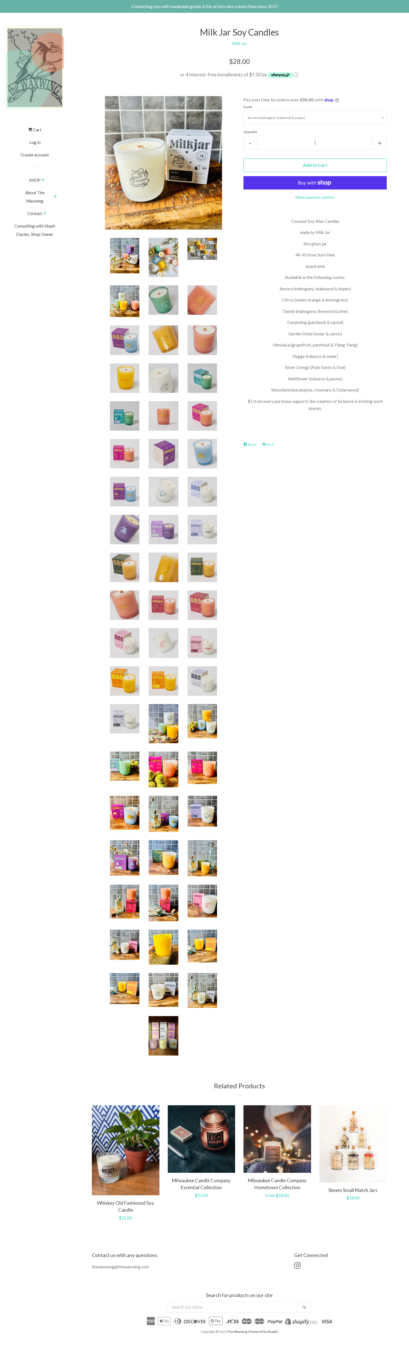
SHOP (35, 180)
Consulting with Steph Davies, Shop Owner (34, 230)
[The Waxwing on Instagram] (297, 1266)
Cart (36, 129)
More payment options (315, 197)
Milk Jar (239, 43)
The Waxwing (237, 1331)
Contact (34, 213)
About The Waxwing (35, 196)
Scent (247, 107)
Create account (35, 154)
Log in (35, 142)
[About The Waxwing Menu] (55, 197)
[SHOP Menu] (43, 180)
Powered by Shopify (263, 1331)
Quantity (250, 132)
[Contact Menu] (45, 213)
